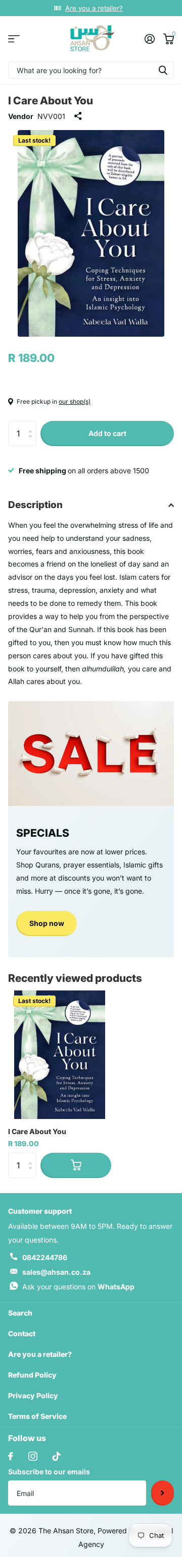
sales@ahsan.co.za (56, 1272)
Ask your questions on (78, 1286)
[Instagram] (32, 1456)
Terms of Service (37, 1416)
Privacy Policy (33, 1395)
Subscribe (162, 1493)
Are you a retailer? (94, 8)
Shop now (46, 923)
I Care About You (37, 1131)
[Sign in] (149, 39)
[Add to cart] (75, 1165)
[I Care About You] (59, 1054)
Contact (21, 1333)
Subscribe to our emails (49, 1471)
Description (35, 505)
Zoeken (163, 70)
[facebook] (10, 1456)
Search (20, 1313)
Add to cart (107, 433)
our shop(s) (74, 401)
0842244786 (44, 1257)
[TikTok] (57, 1456)
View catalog (14, 38)
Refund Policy (32, 1375)
